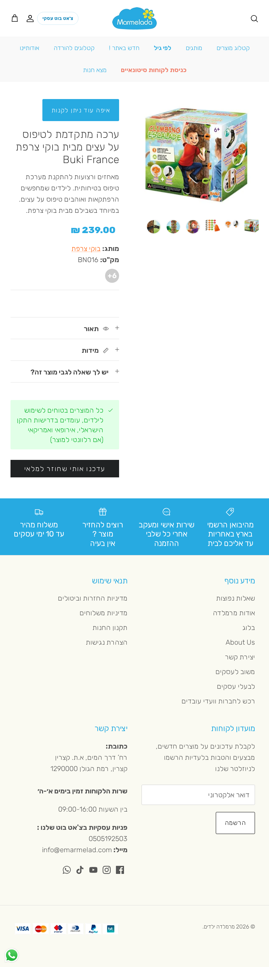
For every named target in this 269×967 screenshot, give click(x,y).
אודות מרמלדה (234, 613)
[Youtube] (93, 870)
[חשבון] (31, 18)
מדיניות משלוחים (103, 613)
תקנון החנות (109, 627)
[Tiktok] (80, 870)
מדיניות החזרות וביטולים (92, 598)
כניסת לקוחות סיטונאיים (153, 70)
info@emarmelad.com (77, 850)
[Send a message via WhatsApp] (12, 955)
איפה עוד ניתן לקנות (80, 110)
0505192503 (108, 838)
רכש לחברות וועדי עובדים (218, 701)
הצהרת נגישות (106, 642)
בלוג (248, 627)
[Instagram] (107, 870)
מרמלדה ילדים (219, 926)
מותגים (194, 48)
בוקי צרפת (86, 248)
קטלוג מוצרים (233, 48)
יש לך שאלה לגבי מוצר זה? (69, 372)
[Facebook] (120, 870)
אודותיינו (29, 48)
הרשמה (235, 823)
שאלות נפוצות (235, 598)
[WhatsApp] (67, 870)
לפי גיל (162, 48)
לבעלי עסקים (236, 686)
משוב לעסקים (235, 671)
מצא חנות (94, 70)
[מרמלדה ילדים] (134, 18)
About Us (240, 642)
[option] (196, 154)
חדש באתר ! (124, 48)
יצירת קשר (240, 657)
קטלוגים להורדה (74, 48)
